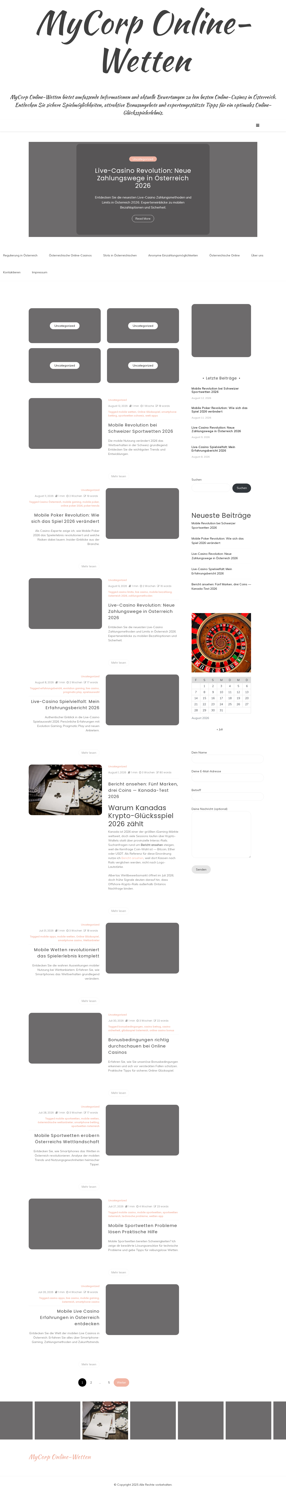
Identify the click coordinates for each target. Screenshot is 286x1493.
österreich (68, 1301)
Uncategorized (143, 163)
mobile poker (90, 501)
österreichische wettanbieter (55, 1122)
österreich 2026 (117, 595)
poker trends (91, 505)
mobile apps (48, 936)
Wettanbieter (91, 940)
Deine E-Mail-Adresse (206, 771)
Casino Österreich (50, 501)
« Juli (220, 729)
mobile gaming (72, 501)
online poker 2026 (71, 505)
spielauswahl (91, 692)
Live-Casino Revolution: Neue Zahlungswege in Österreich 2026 (141, 611)
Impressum (39, 272)
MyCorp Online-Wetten (143, 40)
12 (238, 692)
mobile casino (127, 1212)
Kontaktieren (12, 272)
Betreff (196, 790)
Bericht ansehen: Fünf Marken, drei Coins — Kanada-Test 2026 (143, 790)
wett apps (151, 415)
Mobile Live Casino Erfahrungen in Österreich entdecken (69, 1317)
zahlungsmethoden (140, 595)
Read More (143, 215)
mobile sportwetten (67, 1118)
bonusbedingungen (131, 1026)
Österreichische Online (224, 255)
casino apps (57, 1298)
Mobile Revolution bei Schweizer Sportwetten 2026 (215, 390)
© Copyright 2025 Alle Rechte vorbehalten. (143, 1485)
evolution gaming (74, 688)
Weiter (121, 1382)
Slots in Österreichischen (120, 255)
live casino (141, 591)
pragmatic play (72, 692)
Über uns (257, 255)
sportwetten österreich (85, 1126)
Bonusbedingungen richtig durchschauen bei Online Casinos (138, 1046)
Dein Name (199, 752)
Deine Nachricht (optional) (209, 809)
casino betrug (152, 1026)
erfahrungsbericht (51, 688)
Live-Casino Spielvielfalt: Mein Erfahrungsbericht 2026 (143, 178)
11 (230, 692)
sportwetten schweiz (131, 415)
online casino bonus (161, 1030)
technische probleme (135, 1216)
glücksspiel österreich (134, 1030)
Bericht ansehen (132, 858)
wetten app (156, 1216)
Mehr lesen (118, 476)
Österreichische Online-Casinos (70, 255)
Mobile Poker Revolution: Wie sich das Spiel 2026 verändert (220, 409)
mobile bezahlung (160, 591)
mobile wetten (127, 411)
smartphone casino (70, 940)
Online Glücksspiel (149, 411)
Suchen (197, 479)
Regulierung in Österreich (20, 255)
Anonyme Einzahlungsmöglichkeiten (173, 255)
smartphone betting (86, 1122)
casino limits (126, 591)
